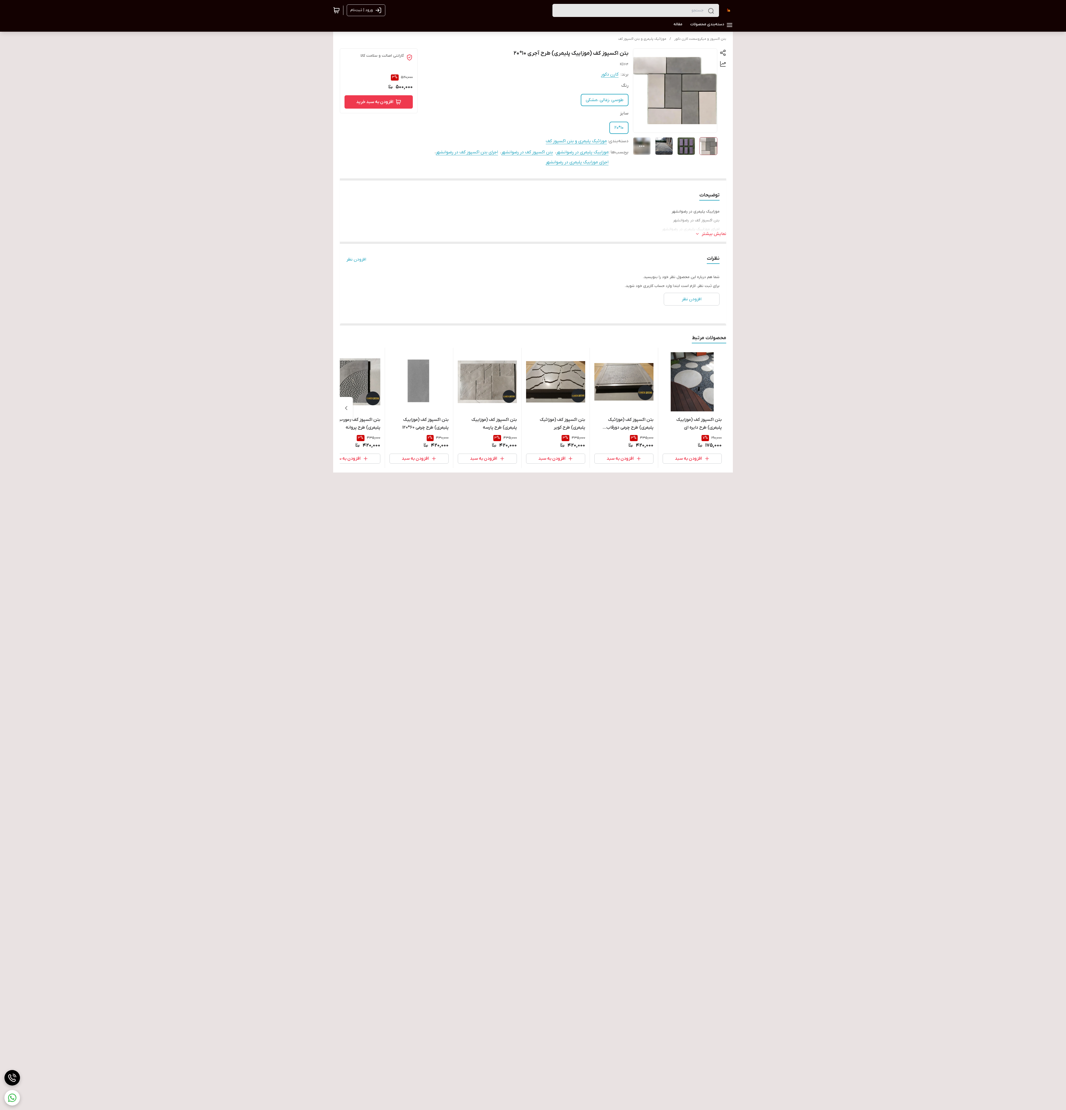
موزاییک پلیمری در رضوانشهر (582, 152)
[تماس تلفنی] (12, 1078)
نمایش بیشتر (714, 234)
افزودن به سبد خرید (374, 102)
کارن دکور (610, 74)
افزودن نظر (356, 259)
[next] (346, 408)
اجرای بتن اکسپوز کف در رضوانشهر (467, 152)
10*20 (618, 128)
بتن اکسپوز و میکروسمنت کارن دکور (700, 39)
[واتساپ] (12, 1098)
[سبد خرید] (336, 10)
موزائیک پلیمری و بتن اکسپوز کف (642, 39)
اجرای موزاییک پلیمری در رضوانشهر (577, 162)
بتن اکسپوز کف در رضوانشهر (527, 152)
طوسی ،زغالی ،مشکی (604, 100)
